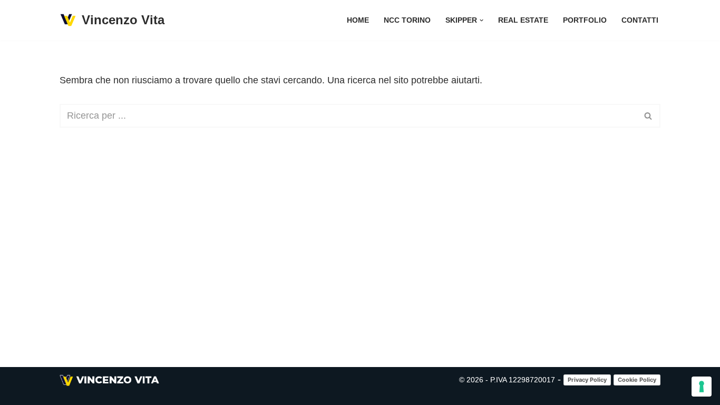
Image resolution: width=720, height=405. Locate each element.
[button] (481, 20)
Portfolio (585, 20)
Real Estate (523, 20)
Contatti (639, 20)
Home (358, 20)
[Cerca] (648, 116)
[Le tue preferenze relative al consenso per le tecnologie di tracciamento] (702, 387)
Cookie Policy (637, 379)
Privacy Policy (587, 379)
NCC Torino (407, 20)
